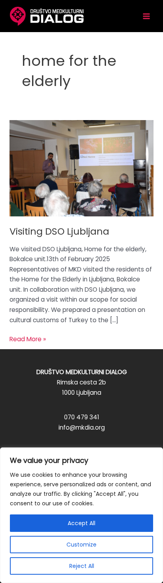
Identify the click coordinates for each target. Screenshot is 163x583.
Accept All (81, 523)
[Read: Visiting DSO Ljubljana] (81, 168)
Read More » (27, 339)
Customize (81, 545)
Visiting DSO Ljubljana (59, 231)
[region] (81, 515)
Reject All (81, 566)
